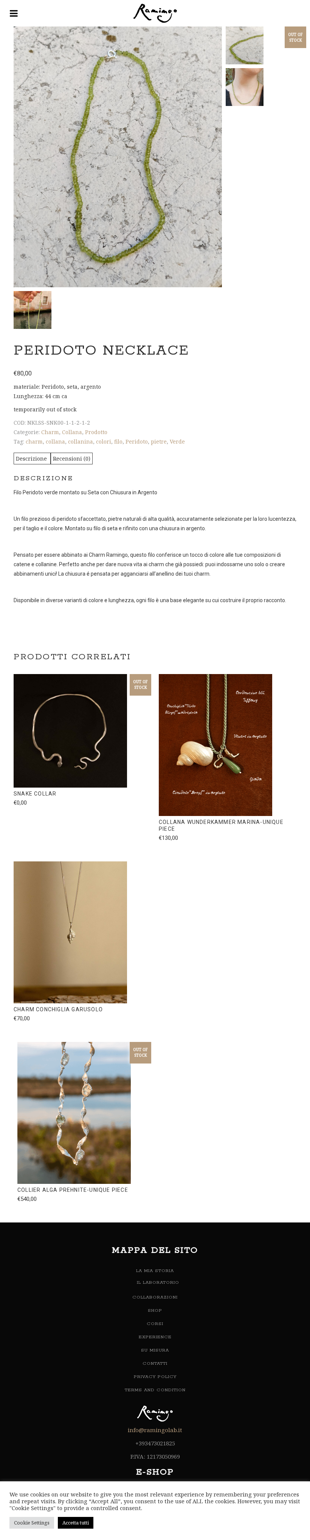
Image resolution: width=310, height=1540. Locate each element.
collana (55, 441)
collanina (80, 441)
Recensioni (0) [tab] (71, 458)
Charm (50, 432)
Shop (155, 1310)
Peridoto (137, 441)
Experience (155, 1337)
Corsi (155, 1324)
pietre (159, 441)
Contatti (155, 1363)
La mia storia (155, 1271)
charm (34, 441)
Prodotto (96, 432)
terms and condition (155, 1390)
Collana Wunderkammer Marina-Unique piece (221, 825)
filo (118, 441)
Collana (72, 432)
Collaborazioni (155, 1297)
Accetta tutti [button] (75, 1522)
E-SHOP (155, 1472)
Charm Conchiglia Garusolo (58, 1009)
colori (103, 441)
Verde (177, 441)
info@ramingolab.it (155, 1430)
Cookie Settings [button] (32, 1522)
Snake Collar (35, 794)
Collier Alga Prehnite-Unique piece (72, 1190)
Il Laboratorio (158, 1282)
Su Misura (155, 1350)
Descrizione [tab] (32, 458)
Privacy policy (155, 1377)
